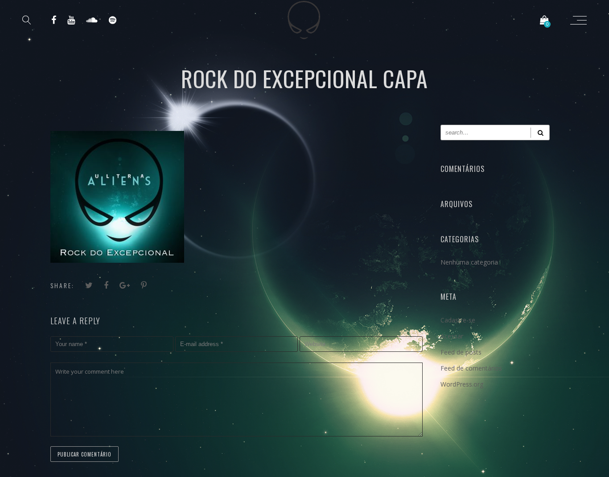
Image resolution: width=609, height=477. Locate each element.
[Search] (540, 132)
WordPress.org (461, 384)
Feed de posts (460, 352)
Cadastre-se (457, 320)
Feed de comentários (471, 368)
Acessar (451, 336)
